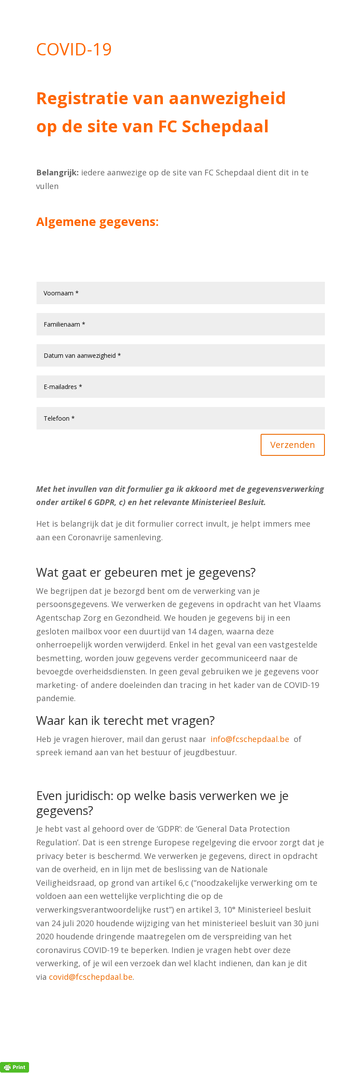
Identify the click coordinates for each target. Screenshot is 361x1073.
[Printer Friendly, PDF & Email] (14, 1066)
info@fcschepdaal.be (249, 739)
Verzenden (292, 445)
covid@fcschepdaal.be (91, 976)
